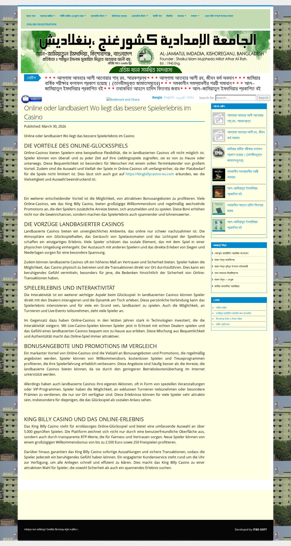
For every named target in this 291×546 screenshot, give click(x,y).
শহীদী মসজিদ (221, 307)
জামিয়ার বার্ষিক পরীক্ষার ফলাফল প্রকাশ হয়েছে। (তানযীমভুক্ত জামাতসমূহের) (152, 80)
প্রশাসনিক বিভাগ (97, 16)
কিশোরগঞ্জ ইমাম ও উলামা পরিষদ (229, 319)
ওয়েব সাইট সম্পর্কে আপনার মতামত (218, 16)
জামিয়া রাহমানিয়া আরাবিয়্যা (227, 286)
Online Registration (41, 24)
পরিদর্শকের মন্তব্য (119, 16)
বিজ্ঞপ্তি (169, 16)
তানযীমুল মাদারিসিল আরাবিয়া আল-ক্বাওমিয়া (233, 313)
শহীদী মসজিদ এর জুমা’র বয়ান (72, 16)
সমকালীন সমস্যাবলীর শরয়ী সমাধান (202, 83)
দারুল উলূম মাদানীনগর (224, 259)
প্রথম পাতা (30, 16)
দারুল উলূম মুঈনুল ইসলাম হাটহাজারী (231, 266)
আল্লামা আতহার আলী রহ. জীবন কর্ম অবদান (196, 78)
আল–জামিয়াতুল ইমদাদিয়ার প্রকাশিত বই (227, 88)
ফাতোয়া (180, 16)
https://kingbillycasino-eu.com (150, 174)
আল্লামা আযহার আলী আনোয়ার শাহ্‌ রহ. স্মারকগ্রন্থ (101, 78)
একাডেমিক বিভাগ (138, 16)
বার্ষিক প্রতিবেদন (222, 324)
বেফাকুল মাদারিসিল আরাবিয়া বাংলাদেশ (231, 253)
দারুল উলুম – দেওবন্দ (224, 279)
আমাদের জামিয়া (46, 16)
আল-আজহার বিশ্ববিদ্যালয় (226, 273)
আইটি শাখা (157, 16)
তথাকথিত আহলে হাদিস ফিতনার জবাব (148, 88)
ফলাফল (194, 16)
